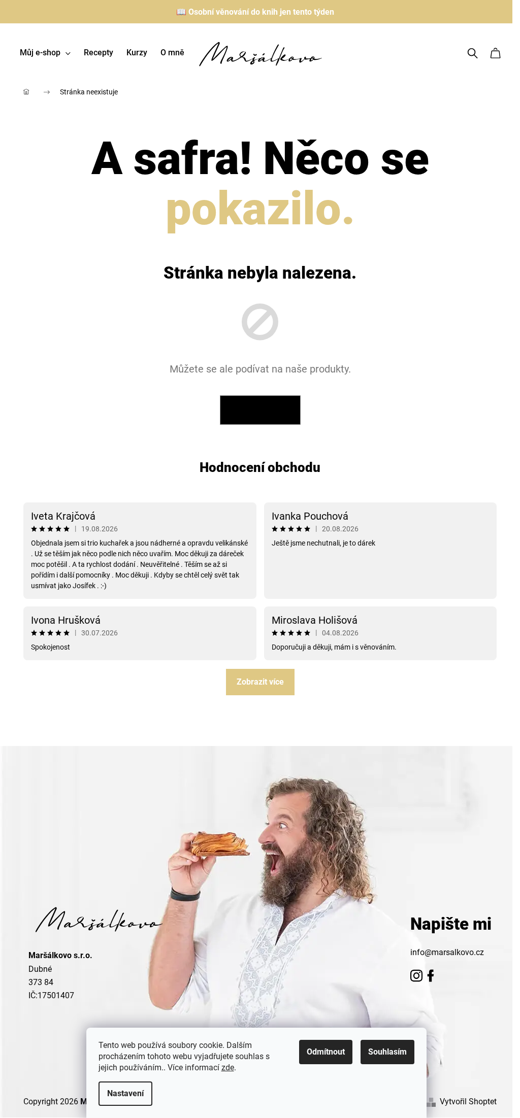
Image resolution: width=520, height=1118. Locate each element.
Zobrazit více (260, 682)
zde (227, 1067)
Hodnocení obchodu (260, 467)
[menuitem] (45, 52)
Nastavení (125, 1093)
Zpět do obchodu (260, 410)
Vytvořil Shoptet (468, 1101)
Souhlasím (387, 1052)
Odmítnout (326, 1052)
